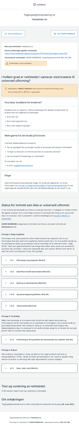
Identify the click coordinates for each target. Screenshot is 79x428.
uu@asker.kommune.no (23, 166)
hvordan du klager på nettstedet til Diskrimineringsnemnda (42, 186)
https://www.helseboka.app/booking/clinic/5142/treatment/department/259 (36, 53)
